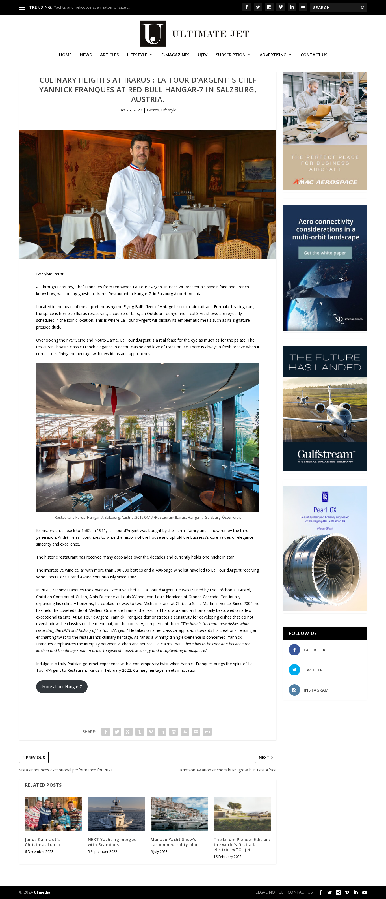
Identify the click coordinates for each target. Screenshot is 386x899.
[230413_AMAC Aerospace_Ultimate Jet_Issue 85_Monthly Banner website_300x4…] (325, 188)
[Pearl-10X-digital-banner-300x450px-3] (325, 609)
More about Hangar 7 (62, 686)
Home (65, 54)
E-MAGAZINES (175, 54)
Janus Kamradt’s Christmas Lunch (42, 842)
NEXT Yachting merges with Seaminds (112, 842)
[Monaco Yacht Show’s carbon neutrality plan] (179, 814)
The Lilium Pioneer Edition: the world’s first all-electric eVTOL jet (242, 844)
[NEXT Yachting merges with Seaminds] (116, 814)
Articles (109, 54)
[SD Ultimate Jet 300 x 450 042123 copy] (325, 329)
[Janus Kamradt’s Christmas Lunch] (53, 814)
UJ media (42, 892)
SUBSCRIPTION (231, 54)
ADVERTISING (273, 54)
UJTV (202, 54)
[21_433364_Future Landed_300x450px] (325, 469)
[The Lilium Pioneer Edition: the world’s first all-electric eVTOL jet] (242, 814)
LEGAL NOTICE (269, 892)
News (86, 54)
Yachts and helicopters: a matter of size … (92, 7)
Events (153, 110)
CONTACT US (314, 54)
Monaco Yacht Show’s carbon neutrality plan (175, 842)
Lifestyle (137, 54)
